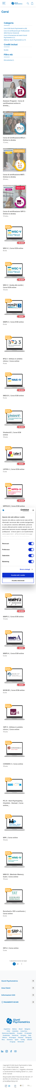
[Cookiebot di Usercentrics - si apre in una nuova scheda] (21, 510)
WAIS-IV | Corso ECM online (13, 396)
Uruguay (12, 1042)
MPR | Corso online (10, 837)
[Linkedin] (2, 1051)
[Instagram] (6, 1051)
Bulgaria (27, 1029)
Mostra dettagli (25, 569)
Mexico (4, 1037)
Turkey (23, 1039)
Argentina (7, 1029)
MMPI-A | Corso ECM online (13, 653)
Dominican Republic (8, 1033)
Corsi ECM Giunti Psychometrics (15, 28)
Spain (16, 1039)
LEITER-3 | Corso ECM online (13, 469)
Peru (3, 1039)
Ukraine (29, 1039)
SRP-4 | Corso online (10, 948)
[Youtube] (15, 1051)
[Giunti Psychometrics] (18, 1021)
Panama (20, 1037)
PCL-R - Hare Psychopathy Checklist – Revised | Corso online (13, 803)
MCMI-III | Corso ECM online (13, 690)
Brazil (20, 1029)
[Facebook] (11, 1051)
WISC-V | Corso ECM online (13, 248)
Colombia (15, 1031)
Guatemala (6, 1035)
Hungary (23, 1035)
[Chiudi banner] (33, 510)
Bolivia (14, 1029)
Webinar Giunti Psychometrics (15, 40)
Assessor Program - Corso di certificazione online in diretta (13, 103)
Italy (29, 1035)
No (6, 50)
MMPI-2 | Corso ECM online (13, 617)
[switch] (31, 549)
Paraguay (28, 1037)
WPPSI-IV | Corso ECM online (14, 506)
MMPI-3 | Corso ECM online (13, 322)
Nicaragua (12, 1037)
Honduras (15, 1035)
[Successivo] (21, 963)
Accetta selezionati (18, 580)
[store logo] (17, 3)
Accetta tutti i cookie (18, 575)
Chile (8, 1031)
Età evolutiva (9, 60)
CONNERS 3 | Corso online (13, 764)
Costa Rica (23, 1031)
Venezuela (20, 1042)
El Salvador (28, 1033)
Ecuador (19, 1033)
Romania (10, 1039)
